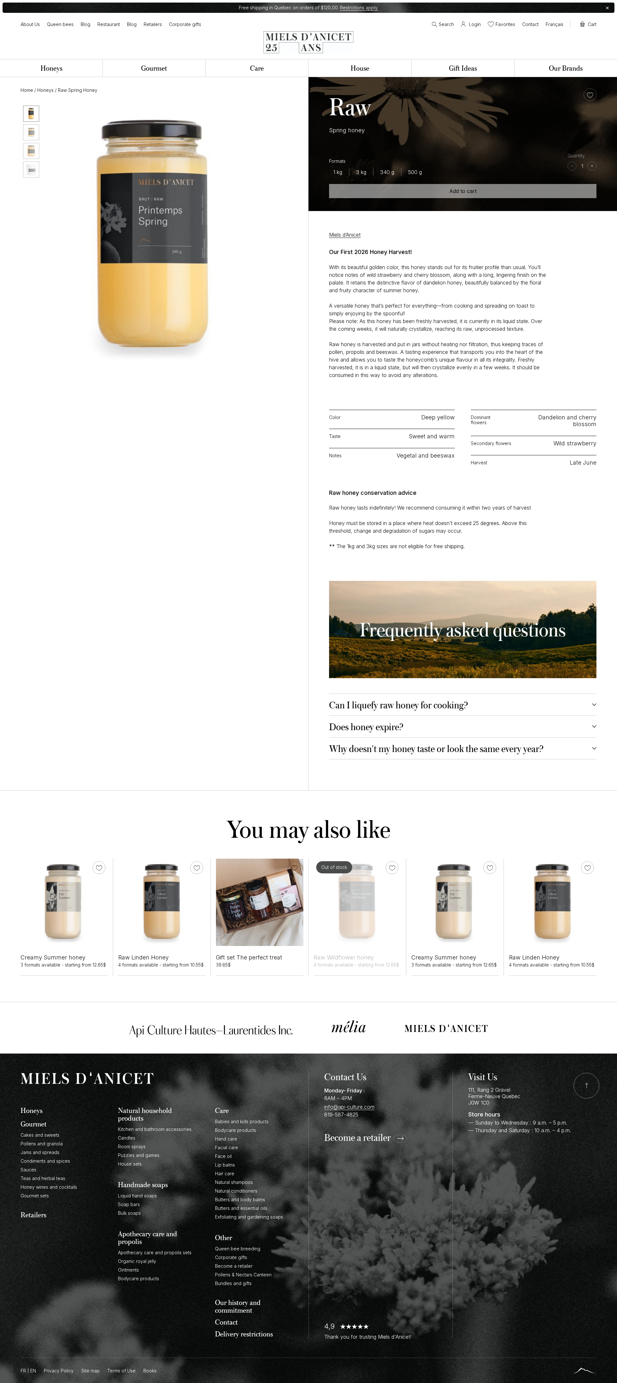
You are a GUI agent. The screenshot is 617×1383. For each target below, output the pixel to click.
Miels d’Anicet (345, 235)
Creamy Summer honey (53, 957)
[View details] (64, 902)
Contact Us (345, 1076)
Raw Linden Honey (143, 957)
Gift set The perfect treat (249, 957)
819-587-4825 (341, 1114)
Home (27, 90)
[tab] (462, 704)
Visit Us (482, 1076)
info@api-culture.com (349, 1107)
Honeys (45, 90)
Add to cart (463, 191)
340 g (387, 172)
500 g (415, 172)
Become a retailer (357, 1137)
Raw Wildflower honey (344, 957)
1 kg (337, 172)
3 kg (361, 172)
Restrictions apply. (359, 7)
